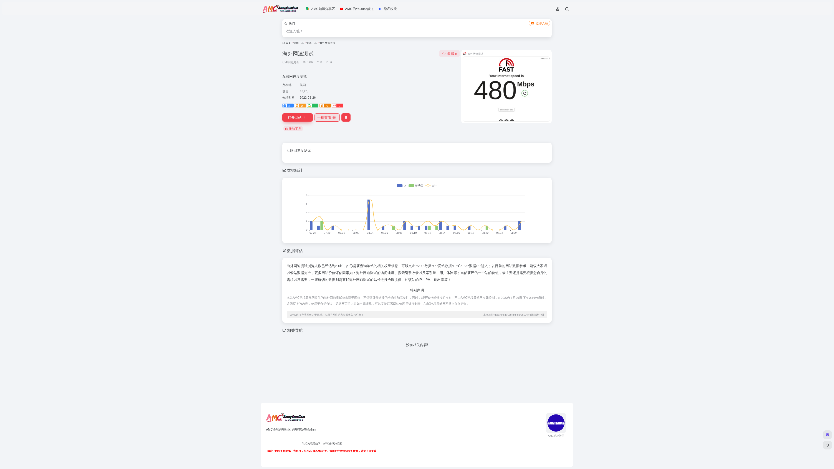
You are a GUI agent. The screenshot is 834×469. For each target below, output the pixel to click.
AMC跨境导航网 (311, 443)
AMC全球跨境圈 (332, 443)
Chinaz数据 (467, 265)
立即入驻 (542, 23)
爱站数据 (445, 265)
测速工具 (311, 43)
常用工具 (298, 43)
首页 (288, 43)
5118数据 (424, 265)
